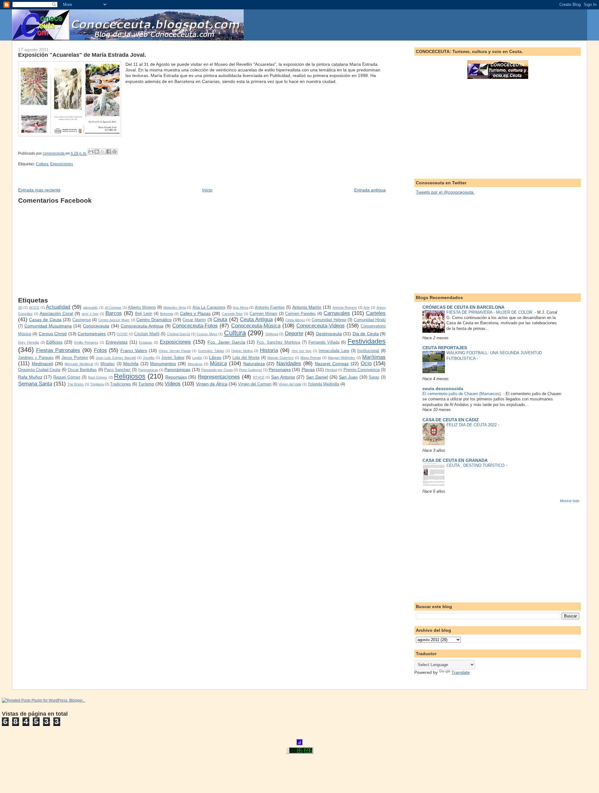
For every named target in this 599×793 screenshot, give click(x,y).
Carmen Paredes (300, 314)
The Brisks (75, 384)
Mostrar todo (569, 501)
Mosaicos (195, 364)
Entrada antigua (370, 189)
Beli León (143, 314)
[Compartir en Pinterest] (114, 151)
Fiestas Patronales (58, 350)
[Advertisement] (202, 253)
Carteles (376, 313)
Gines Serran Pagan (175, 351)
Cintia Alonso (295, 320)
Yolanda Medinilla (323, 384)
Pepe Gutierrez (250, 370)
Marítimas (374, 357)
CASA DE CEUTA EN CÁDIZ (450, 419)
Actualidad (58, 307)
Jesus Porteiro (74, 357)
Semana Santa (35, 384)
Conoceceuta (96, 325)
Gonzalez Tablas (211, 351)
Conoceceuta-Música (255, 326)
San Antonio (283, 377)
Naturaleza (254, 363)
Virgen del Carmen (254, 384)
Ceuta (220, 319)
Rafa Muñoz (30, 377)
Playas (308, 369)
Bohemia (166, 314)
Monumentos (163, 363)
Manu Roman (310, 358)
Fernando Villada (324, 342)
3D (20, 307)
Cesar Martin (194, 320)
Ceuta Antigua (256, 319)
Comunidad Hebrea (329, 320)
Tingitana (97, 384)
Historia (269, 350)
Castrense (81, 320)
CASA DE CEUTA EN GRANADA (455, 460)
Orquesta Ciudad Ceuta (39, 370)
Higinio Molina (242, 351)
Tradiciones (120, 384)
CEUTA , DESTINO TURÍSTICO (476, 465)
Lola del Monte (246, 357)
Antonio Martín (307, 307)
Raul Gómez (97, 377)
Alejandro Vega (174, 307)
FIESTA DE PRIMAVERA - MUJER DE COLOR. (490, 312)
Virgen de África (211, 383)
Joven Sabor (172, 357)
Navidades (288, 363)
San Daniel (317, 377)
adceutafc (90, 307)
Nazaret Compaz (332, 363)
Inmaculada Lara (334, 351)
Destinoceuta (329, 333)
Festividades (367, 341)
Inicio (207, 189)
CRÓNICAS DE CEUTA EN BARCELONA (463, 307)
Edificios (54, 342)
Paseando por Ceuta (217, 370)
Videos (173, 384)
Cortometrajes (92, 333)
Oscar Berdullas (82, 370)
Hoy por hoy (301, 351)
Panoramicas (148, 370)
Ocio (366, 363)
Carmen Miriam (263, 314)
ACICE (34, 307)
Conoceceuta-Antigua (142, 325)
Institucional (368, 351)
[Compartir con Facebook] (108, 151)
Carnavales (337, 313)
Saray (374, 377)
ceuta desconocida (442, 388)
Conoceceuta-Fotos (195, 326)
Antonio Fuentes (270, 307)
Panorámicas (177, 369)
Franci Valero (133, 350)
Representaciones (219, 377)
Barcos (113, 313)
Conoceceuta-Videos (320, 326)
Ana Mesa (240, 307)
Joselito (148, 358)
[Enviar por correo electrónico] (91, 151)
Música (218, 363)
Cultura (42, 164)
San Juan (348, 377)
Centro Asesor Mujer (114, 320)
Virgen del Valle (290, 384)
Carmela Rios (232, 314)
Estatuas (145, 342)
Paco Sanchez (117, 370)
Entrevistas (117, 342)
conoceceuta (54, 153)
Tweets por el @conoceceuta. (445, 192)
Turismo (146, 383)
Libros (215, 357)
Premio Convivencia (361, 370)
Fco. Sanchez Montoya (278, 342)
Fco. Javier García (226, 342)
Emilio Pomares (86, 342)
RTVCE (259, 377)
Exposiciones (61, 164)
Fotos (100, 350)
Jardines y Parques (36, 357)
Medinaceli (42, 363)
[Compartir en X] (103, 151)
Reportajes (176, 377)
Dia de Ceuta (366, 333)
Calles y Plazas (195, 313)
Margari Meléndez (341, 358)
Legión (197, 358)
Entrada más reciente (39, 189)
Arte (366, 307)
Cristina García (178, 334)
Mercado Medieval (79, 364)
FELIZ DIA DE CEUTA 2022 (472, 425)
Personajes (280, 369)
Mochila (131, 363)
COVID (122, 334)
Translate (460, 672)
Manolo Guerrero (280, 358)
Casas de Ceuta (45, 319)
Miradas (107, 364)
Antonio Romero (345, 307)
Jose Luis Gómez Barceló (116, 358)
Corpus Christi (53, 333)
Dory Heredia (28, 342)
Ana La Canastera (208, 307)
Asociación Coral (56, 313)
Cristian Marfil (146, 334)
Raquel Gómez (66, 377)
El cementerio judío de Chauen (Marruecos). (462, 393)
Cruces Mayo (207, 334)
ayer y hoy (90, 314)
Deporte (294, 333)
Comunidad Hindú (370, 320)
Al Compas (113, 307)
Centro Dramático (154, 319)
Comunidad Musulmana (48, 325)
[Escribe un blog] (97, 151)
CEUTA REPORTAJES (444, 347)
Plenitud (331, 370)
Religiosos (129, 376)
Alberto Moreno (142, 307)
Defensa (271, 334)
